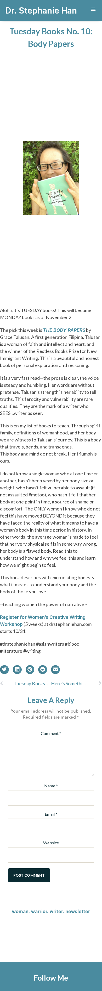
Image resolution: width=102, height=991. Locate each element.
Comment (51, 733)
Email (51, 814)
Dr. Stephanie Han (41, 10)
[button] (93, 9)
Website (51, 842)
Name (51, 785)
